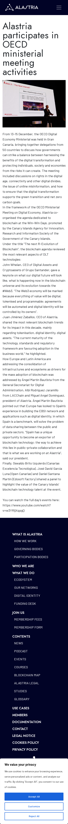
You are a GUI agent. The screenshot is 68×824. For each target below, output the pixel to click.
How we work (25, 541)
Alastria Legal (26, 683)
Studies (20, 691)
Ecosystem (23, 580)
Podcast (21, 651)
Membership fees (28, 619)
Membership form (28, 627)
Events (20, 659)
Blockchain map (27, 675)
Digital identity (27, 595)
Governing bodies (28, 549)
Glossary (22, 699)
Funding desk (25, 603)
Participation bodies (31, 557)
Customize (34, 806)
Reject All (34, 816)
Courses (21, 667)
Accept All (34, 796)
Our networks (26, 588)
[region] (34, 791)
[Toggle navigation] (59, 7)
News (18, 643)
